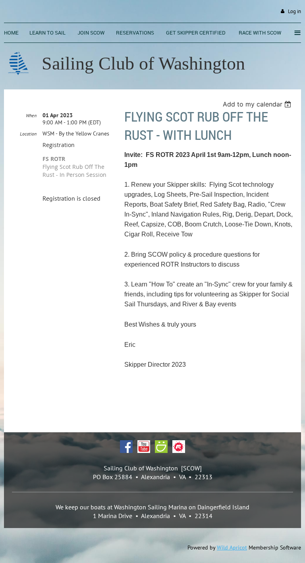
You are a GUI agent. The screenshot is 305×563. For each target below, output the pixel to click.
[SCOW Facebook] (126, 451)
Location (28, 134)
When (31, 115)
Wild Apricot (232, 547)
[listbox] (258, 104)
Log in (294, 11)
